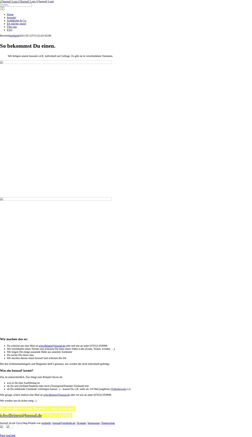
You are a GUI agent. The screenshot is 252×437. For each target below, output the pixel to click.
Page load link (7, 435)
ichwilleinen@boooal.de (52, 345)
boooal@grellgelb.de (64, 423)
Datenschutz (108, 423)
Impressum (94, 423)
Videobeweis (118, 389)
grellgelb (14, 35)
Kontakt (81, 423)
